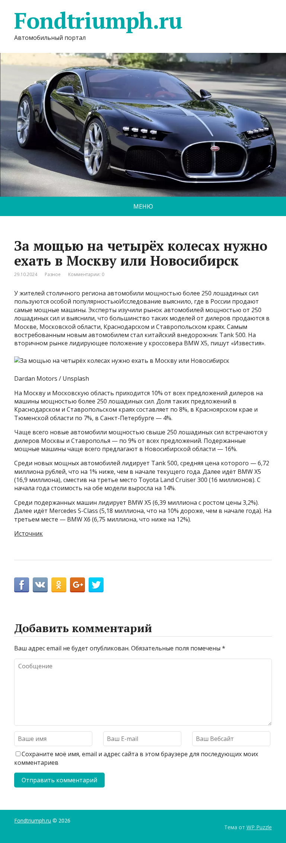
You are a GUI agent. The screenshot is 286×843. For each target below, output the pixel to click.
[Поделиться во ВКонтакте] (40, 584)
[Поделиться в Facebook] (21, 584)
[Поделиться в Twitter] (96, 584)
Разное (53, 274)
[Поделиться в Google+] (77, 584)
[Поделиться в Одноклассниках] (58, 584)
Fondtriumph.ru (98, 20)
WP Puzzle (259, 827)
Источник (28, 533)
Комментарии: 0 (86, 274)
